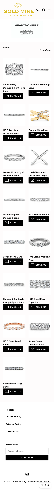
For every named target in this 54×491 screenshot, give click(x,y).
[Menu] (49, 10)
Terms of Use (13, 431)
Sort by (6, 47)
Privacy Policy (13, 424)
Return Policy (13, 416)
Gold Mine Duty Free (21, 482)
